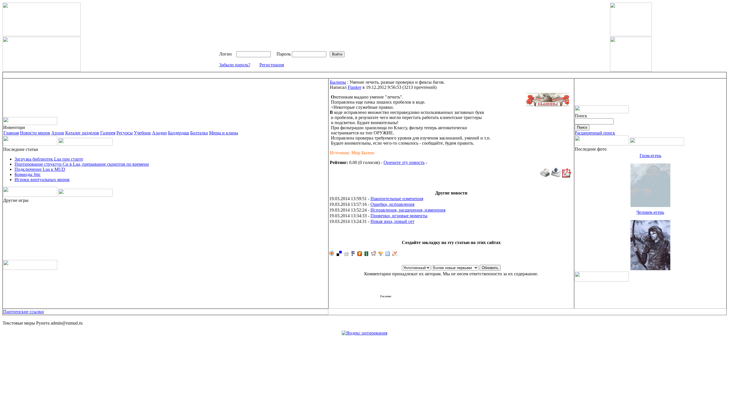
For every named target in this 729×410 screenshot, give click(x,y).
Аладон (159, 132)
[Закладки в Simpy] (380, 254)
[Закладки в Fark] (353, 254)
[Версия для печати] (545, 175)
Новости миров (35, 132)
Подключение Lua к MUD (40, 169)
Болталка (199, 132)
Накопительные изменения (396, 198)
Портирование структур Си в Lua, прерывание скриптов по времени (82, 164)
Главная (11, 132)
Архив (57, 132)
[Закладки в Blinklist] (331, 254)
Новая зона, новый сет (392, 221)
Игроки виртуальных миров (42, 179)
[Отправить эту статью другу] (556, 175)
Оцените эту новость (404, 162)
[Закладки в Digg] (346, 254)
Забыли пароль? (234, 64)
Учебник (142, 132)
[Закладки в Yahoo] (394, 254)
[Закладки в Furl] (359, 254)
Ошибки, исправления (392, 204)
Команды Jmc (28, 174)
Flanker (354, 87)
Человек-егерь (650, 212)
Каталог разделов (82, 132)
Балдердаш (178, 132)
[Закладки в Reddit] (373, 254)
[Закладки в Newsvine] (366, 254)
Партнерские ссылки (23, 311)
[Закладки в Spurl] (387, 254)
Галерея (107, 132)
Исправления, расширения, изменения (407, 210)
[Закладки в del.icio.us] (339, 254)
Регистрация (271, 64)
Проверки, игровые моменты (398, 215)
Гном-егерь (650, 155)
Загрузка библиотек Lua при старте (49, 159)
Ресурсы (124, 132)
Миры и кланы (223, 132)
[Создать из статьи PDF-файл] (566, 175)
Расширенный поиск (595, 132)
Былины (338, 82)
